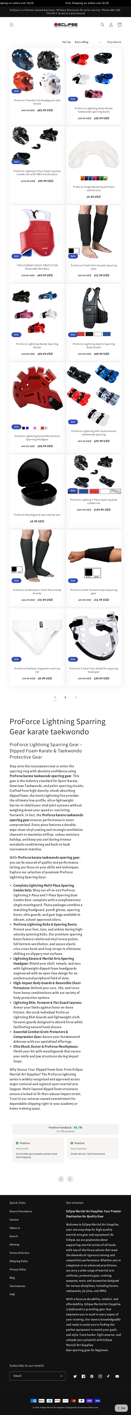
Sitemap (15, 1244)
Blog (12, 1277)
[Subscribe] (61, 1376)
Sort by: (66, 42)
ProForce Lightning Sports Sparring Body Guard (94, 345)
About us (15, 1228)
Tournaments (18, 1286)
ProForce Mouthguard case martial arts (37, 514)
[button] (11, 25)
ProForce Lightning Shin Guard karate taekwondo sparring (93, 432)
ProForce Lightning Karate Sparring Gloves (37, 345)
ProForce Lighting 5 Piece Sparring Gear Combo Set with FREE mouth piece (37, 172)
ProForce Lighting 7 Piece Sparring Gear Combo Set (93, 501)
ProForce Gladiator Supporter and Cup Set (37, 670)
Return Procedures (21, 1211)
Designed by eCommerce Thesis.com (82, 1407)
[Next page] (76, 697)
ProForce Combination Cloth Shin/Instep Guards (37, 591)
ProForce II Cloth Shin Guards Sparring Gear (94, 267)
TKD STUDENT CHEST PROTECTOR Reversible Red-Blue (37, 267)
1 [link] (55, 697)
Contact (14, 1219)
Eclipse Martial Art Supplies (52, 1407)
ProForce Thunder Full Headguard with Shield (37, 102)
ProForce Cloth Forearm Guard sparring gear (93, 591)
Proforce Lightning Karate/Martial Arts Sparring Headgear (37, 437)
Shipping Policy (19, 1261)
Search (14, 1236)
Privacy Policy (18, 1269)
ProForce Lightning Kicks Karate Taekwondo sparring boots (94, 110)
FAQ (12, 1294)
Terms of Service (19, 1253)
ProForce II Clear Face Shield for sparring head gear (93, 670)
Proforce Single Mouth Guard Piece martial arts (94, 188)
